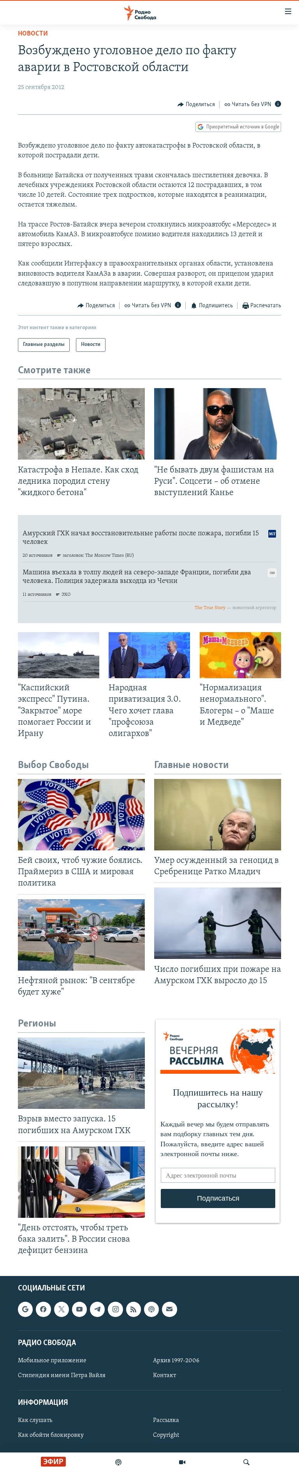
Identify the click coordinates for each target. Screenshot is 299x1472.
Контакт (164, 1375)
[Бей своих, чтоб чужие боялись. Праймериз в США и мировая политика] (81, 814)
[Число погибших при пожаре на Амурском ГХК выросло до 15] (217, 923)
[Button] (196, 105)
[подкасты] (118, 1462)
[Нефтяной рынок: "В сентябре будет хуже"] (81, 935)
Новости (33, 33)
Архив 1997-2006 (176, 1361)
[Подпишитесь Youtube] (79, 1309)
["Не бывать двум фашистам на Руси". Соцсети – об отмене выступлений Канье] (217, 424)
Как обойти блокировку (51, 1436)
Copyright (166, 1436)
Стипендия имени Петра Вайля (62, 1375)
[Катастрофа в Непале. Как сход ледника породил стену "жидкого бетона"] (81, 424)
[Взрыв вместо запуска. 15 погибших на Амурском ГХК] (81, 1073)
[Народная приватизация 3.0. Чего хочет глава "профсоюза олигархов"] (149, 655)
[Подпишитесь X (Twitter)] (61, 1309)
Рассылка (166, 1421)
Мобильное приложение (52, 1361)
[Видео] (182, 1462)
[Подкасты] (151, 1309)
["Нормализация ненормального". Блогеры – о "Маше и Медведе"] (240, 655)
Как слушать (35, 1421)
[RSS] (133, 1309)
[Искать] (246, 1462)
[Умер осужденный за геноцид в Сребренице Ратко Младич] (217, 814)
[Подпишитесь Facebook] (43, 1309)
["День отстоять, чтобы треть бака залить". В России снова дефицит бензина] (81, 1182)
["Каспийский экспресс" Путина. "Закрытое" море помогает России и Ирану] (58, 655)
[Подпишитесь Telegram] (97, 1309)
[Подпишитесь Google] (25, 1309)
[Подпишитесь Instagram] (115, 1309)
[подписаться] (169, 1309)
